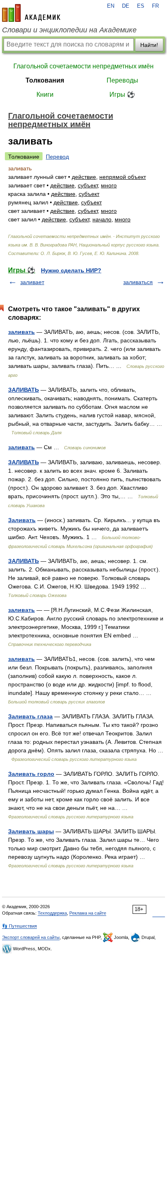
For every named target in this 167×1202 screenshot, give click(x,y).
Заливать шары (31, 831)
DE (125, 6)
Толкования (45, 80)
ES (140, 6)
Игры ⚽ (122, 94)
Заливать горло (31, 774)
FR (155, 6)
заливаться (138, 282)
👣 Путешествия (19, 926)
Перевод (57, 156)
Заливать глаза (30, 716)
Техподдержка (52, 913)
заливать (21, 332)
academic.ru (31, 13)
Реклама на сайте (87, 913)
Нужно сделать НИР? (71, 270)
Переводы (122, 80)
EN (110, 6)
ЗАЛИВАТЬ (23, 390)
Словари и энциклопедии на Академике (69, 30)
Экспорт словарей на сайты (31, 937)
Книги (45, 94)
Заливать (22, 520)
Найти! (149, 45)
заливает (32, 282)
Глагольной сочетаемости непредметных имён (83, 66)
